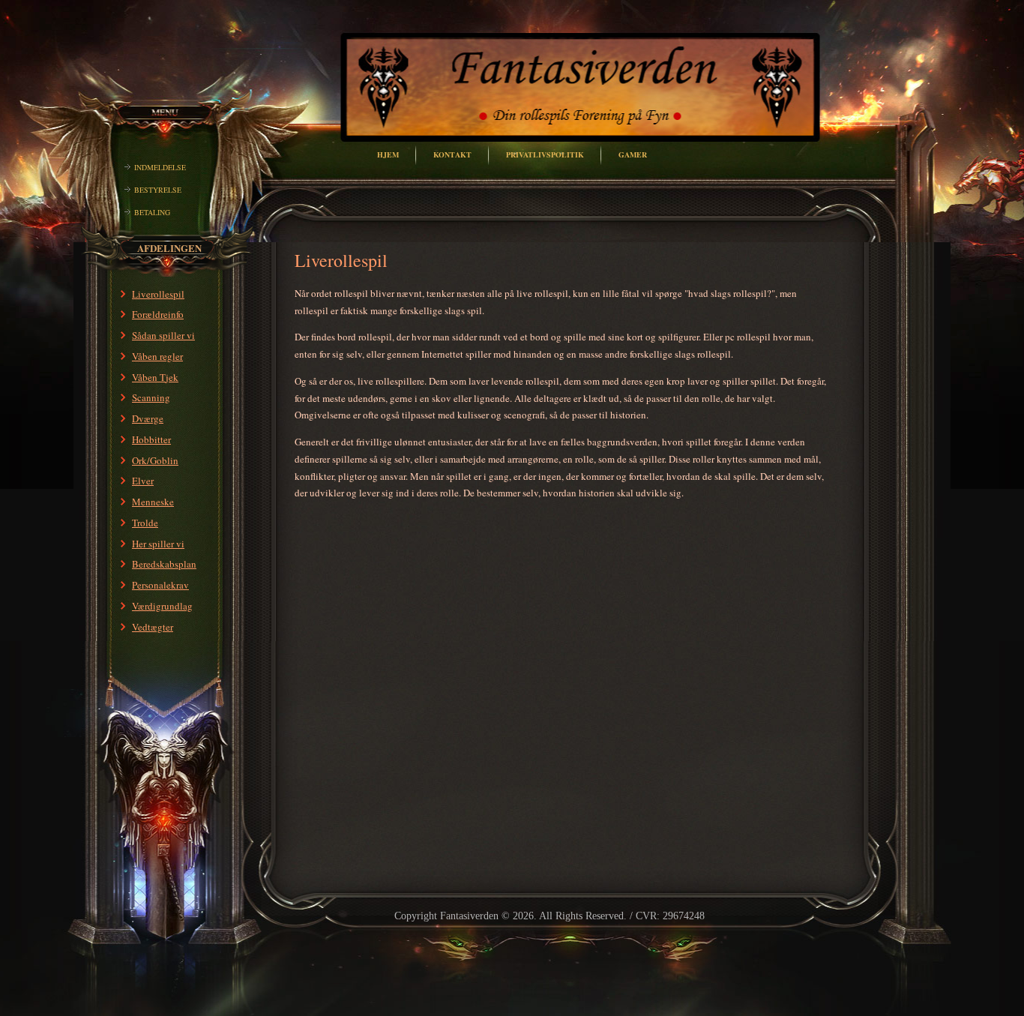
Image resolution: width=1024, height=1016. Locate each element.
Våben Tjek (155, 377)
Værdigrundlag (162, 606)
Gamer (632, 154)
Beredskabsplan (164, 564)
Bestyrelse (157, 189)
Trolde (145, 522)
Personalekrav (160, 585)
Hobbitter (151, 439)
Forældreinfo (158, 314)
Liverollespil (158, 294)
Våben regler (157, 356)
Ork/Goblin (155, 460)
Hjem (388, 154)
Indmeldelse (160, 167)
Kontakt (452, 154)
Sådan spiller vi (163, 335)
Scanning (151, 397)
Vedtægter (152, 627)
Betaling (152, 212)
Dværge (147, 418)
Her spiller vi (158, 543)
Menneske (153, 501)
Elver (143, 480)
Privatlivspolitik (545, 154)
